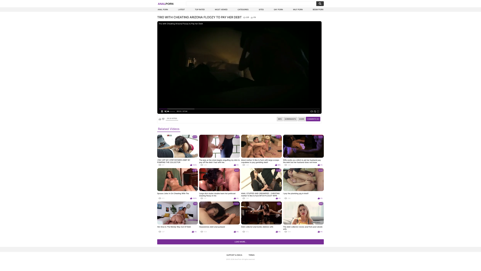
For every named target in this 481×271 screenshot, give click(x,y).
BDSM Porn (318, 9)
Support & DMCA (234, 255)
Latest (181, 9)
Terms (252, 255)
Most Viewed (221, 9)
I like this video (160, 119)
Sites (261, 9)
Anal (165, 3)
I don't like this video (163, 119)
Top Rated (200, 9)
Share (301, 119)
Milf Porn (298, 9)
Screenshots (290, 119)
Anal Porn (163, 9)
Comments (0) (313, 119)
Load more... (241, 242)
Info (280, 119)
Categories (243, 9)
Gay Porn (278, 9)
